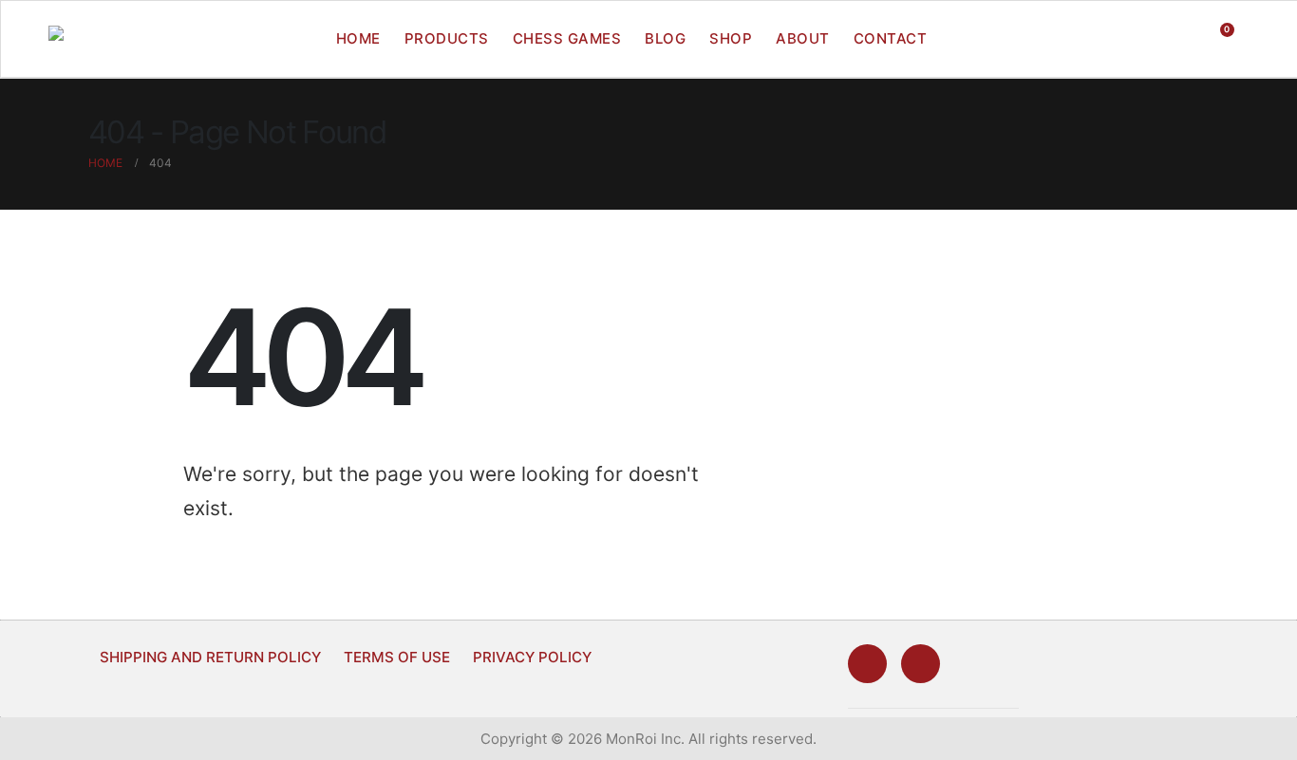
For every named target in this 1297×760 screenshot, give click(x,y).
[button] (1142, 39)
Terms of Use (397, 657)
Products (446, 38)
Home (358, 38)
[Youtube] (867, 663)
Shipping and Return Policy (210, 657)
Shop (730, 38)
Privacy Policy (532, 657)
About (803, 38)
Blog (665, 38)
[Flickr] (920, 663)
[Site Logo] (91, 39)
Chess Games (567, 38)
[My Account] (1179, 39)
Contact (891, 38)
